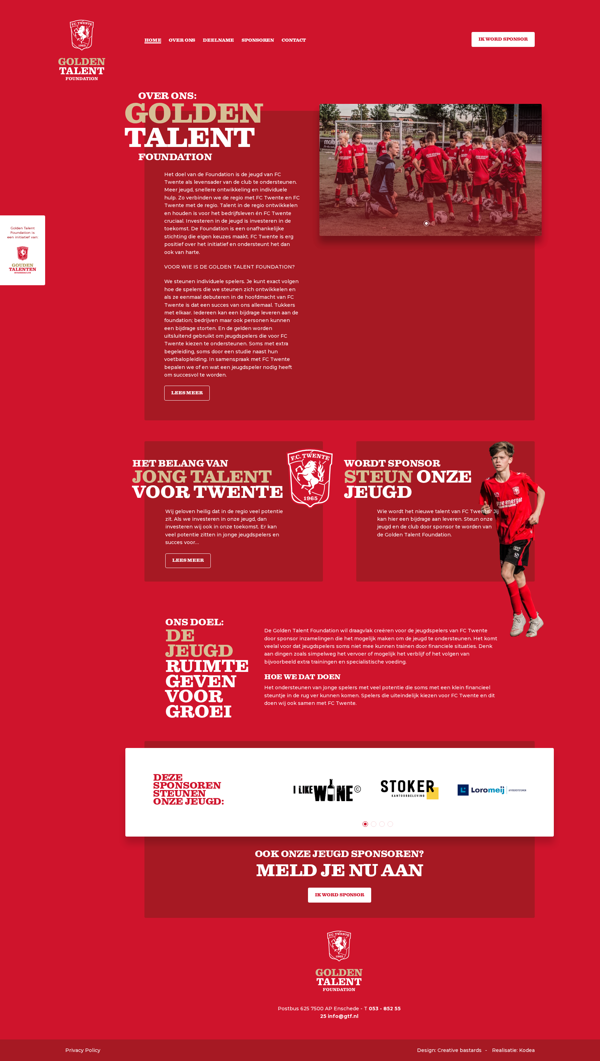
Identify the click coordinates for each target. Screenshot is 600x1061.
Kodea (527, 1050)
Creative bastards (460, 1050)
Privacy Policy (82, 1050)
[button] (426, 223)
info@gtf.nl (343, 1016)
